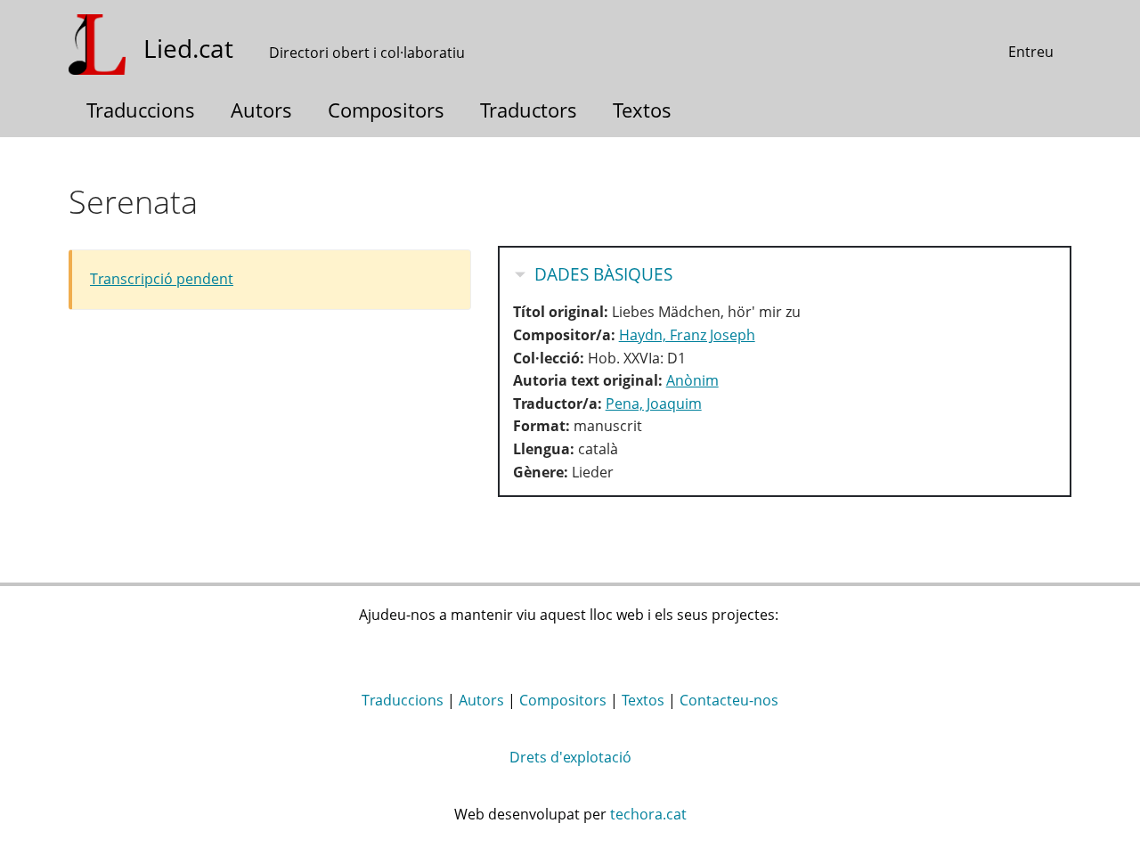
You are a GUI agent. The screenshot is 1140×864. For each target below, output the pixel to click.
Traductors (528, 109)
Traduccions (140, 109)
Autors (261, 109)
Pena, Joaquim (654, 403)
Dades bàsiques (603, 274)
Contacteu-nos (729, 700)
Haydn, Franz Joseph (687, 335)
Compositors (386, 109)
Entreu (1031, 51)
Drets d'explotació (570, 757)
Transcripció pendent (161, 279)
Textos (642, 109)
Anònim (692, 380)
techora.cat (648, 814)
